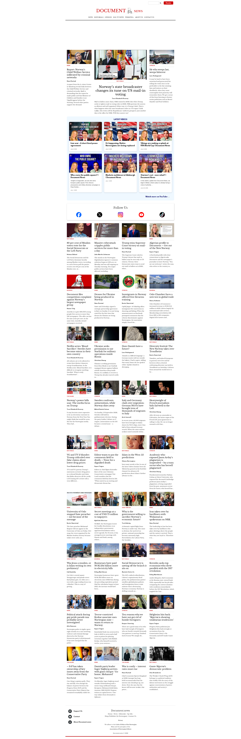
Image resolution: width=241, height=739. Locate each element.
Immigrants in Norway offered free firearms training (134, 297)
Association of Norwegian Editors (120, 729)
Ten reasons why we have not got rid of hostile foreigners (132, 617)
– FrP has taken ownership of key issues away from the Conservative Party (78, 670)
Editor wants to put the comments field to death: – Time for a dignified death (106, 459)
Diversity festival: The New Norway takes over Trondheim (161, 349)
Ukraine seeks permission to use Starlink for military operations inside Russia (105, 351)
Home (110, 714)
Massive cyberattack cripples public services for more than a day (106, 247)
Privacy (120, 720)
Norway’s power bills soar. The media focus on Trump (78, 403)
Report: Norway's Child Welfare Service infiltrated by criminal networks (78, 73)
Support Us (78, 711)
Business (69, 290)
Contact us (149, 17)
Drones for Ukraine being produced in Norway (104, 297)
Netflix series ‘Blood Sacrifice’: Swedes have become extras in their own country (79, 350)
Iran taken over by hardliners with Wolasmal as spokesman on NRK (159, 515)
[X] (99, 214)
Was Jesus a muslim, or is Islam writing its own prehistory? (79, 566)
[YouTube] (141, 214)
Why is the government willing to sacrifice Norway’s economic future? (133, 515)
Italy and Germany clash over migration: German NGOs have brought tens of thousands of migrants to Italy (133, 407)
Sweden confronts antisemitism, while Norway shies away (104, 403)
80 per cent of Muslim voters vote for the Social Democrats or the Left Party (78, 247)
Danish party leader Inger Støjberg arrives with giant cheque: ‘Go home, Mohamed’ (106, 670)
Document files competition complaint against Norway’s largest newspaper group (79, 299)
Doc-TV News (118, 17)
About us (139, 17)
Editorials (98, 17)
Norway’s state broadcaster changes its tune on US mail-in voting (120, 90)
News (90, 17)
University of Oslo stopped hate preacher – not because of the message (78, 515)
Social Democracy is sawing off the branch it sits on (134, 566)
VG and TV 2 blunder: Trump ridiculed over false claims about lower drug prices (78, 459)
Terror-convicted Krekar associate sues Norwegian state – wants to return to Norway (105, 619)
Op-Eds (129, 714)
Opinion (108, 17)
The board (70, 396)
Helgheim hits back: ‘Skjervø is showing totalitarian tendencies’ (161, 617)
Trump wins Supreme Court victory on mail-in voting (134, 245)
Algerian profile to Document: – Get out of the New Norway (160, 245)
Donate (168, 3)
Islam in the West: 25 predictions (133, 456)
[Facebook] (78, 214)
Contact (77, 717)
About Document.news (82, 722)
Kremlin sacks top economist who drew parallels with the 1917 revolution (160, 567)
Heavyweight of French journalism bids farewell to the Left (159, 404)
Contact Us (132, 716)
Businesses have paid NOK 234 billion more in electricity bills (106, 566)
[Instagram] (120, 214)
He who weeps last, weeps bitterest (159, 70)
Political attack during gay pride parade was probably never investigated (78, 618)
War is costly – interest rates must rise (134, 667)
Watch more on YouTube (156, 197)
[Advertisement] (120, 35)
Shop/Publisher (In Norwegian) (116, 716)
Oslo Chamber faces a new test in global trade (161, 295)
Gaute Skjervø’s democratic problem (160, 667)
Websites (129, 17)
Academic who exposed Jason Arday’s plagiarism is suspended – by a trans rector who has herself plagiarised (161, 461)
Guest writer (126, 507)
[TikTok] (162, 214)
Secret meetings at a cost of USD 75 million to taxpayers (106, 514)
